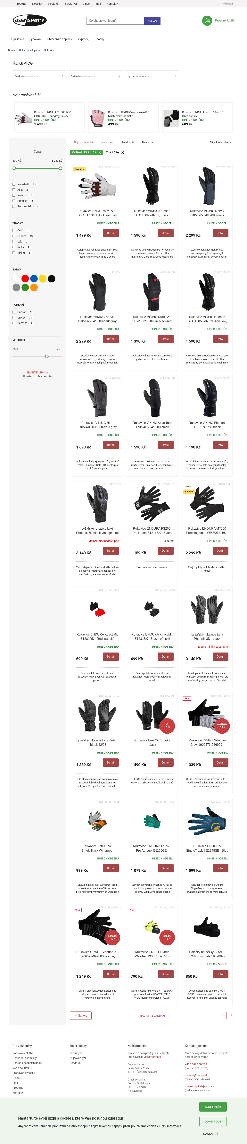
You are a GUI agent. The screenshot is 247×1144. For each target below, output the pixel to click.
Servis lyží (71, 3)
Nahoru (82, 1015)
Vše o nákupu (20, 1068)
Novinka (24, 195)
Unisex (24, 317)
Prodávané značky (23, 1072)
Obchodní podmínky (24, 1058)
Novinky (37, 3)
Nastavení (210, 1133)
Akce (22, 189)
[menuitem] (18, 38)
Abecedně (147, 142)
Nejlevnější (108, 142)
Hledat (152, 20)
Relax (23, 247)
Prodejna (20, 3)
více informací (152, 1056)
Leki (22, 241)
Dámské (24, 323)
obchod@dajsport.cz (197, 1075)
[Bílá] (16, 279)
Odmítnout (213, 1121)
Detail (111, 233)
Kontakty (112, 3)
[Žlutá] (43, 279)
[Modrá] (34, 279)
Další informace (170, 1126)
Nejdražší (128, 142)
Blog (98, 3)
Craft (23, 230)
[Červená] (25, 279)
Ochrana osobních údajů (27, 1062)
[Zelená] (25, 287)
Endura (25, 236)
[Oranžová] (34, 287)
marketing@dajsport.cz (199, 1086)
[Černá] (51, 279)
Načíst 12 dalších (152, 1015)
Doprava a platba (22, 1053)
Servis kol (53, 3)
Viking (23, 252)
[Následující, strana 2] (222, 1016)
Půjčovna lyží (78, 1058)
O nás (86, 3)
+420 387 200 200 (196, 1064)
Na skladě (26, 184)
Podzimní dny (27, 206)
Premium (25, 200)
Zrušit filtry (36, 372)
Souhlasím (213, 1106)
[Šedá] (16, 287)
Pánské (24, 312)
